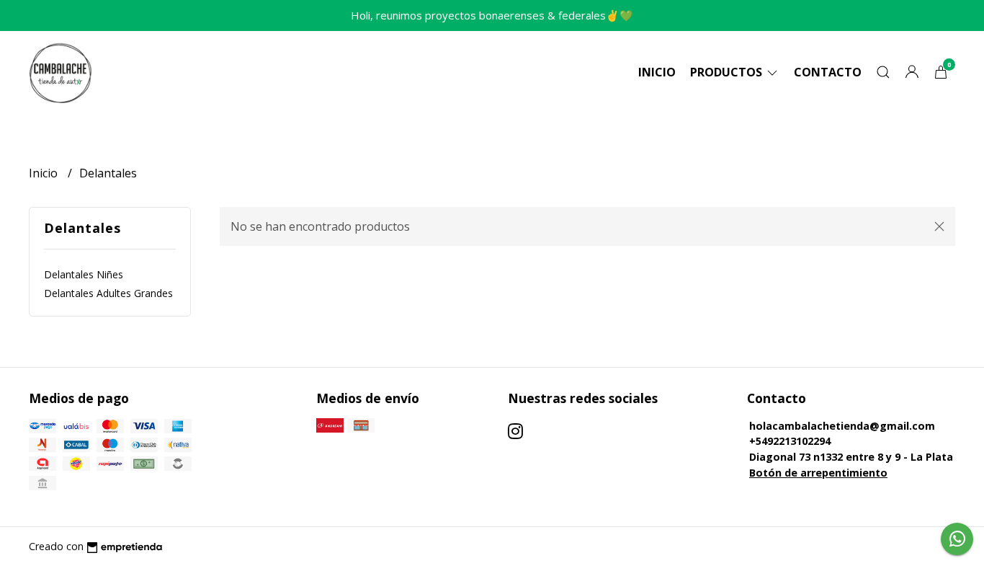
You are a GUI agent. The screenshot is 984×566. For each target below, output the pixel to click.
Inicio (657, 72)
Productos (727, 72)
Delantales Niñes (83, 274)
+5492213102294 (790, 441)
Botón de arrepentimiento (818, 472)
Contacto (828, 72)
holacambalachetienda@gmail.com (842, 426)
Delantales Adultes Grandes (108, 293)
